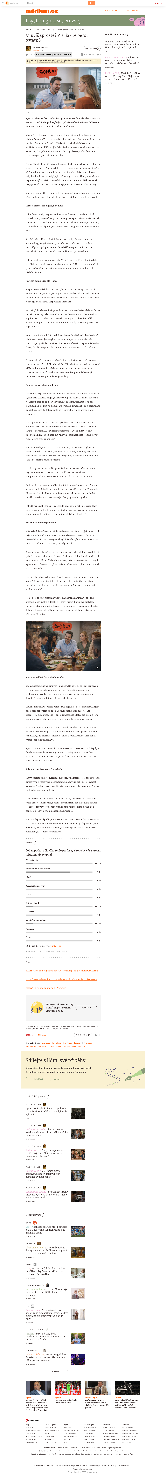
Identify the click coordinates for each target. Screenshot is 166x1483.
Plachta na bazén (61, 1451)
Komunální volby (31, 1442)
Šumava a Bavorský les (110, 1433)
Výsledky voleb (30, 1433)
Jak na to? (57, 1079)
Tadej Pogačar (50, 1436)
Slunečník (81, 1451)
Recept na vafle (89, 1439)
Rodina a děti (112, 73)
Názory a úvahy (34, 1289)
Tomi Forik (30, 1243)
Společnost (42, 1046)
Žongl (28, 1223)
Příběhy (30, 1334)
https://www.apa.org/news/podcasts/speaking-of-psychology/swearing (62, 971)
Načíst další (55, 1372)
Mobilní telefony (53, 1454)
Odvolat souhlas (124, 1466)
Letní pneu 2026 (127, 1427)
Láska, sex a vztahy (115, 58)
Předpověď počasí (71, 1448)
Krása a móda (33, 1310)
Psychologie (88, 1043)
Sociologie (77, 1043)
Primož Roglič (49, 1439)
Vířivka (123, 1451)
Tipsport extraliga (70, 1433)
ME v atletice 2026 (70, 1436)
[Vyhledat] (91, 3)
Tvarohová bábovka (90, 1436)
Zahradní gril (115, 1451)
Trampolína (72, 1451)
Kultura (58, 1046)
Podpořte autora (90, 48)
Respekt (51, 1046)
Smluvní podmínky (62, 1466)
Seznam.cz (158, 3)
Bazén (52, 1451)
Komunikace (56, 1043)
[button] (63, 88)
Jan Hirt (47, 1433)
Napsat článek (86, 1008)
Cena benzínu (96, 1448)
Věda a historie (33, 1248)
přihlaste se (66, 54)
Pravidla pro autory (108, 1466)
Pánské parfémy (128, 1454)
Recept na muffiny (90, 1430)
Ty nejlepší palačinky (90, 1427)
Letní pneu (88, 1454)
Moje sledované (111, 11)
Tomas (28, 1264)
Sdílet (93, 54)
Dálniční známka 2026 (129, 1430)
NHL (65, 1442)
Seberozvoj (82, 1046)
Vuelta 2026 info (50, 1427)
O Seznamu (48, 1466)
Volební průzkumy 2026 (33, 1430)
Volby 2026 (29, 1427)
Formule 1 (67, 1439)
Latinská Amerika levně (111, 1439)
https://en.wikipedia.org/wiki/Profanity (46, 988)
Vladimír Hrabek (40, 47)
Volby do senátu (31, 1439)
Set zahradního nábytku (102, 1451)
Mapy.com (60, 1448)
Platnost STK (126, 1442)
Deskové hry (98, 1454)
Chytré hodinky (116, 1454)
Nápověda (75, 1466)
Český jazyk (67, 1043)
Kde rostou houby (84, 1448)
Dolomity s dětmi (109, 1442)
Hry (28, 1268)
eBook (85, 54)
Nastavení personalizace (82, 1469)
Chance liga (68, 1427)
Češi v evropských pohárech (111, 1448)
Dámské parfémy (78, 1454)
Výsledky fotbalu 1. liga (71, 1430)
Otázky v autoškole (128, 1439)
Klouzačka (88, 1451)
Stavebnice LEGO (65, 1454)
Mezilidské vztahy (69, 1046)
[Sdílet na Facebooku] (96, 1035)
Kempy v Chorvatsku (110, 1427)
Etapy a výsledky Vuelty (52, 1430)
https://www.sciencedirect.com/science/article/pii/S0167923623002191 (61, 979)
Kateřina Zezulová (34, 1330)
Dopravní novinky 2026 (130, 1433)
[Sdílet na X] (99, 1035)
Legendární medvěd (35, 1285)
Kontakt (83, 1466)
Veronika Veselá (33, 1350)
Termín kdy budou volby (34, 1436)
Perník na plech (89, 1442)
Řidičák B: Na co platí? (129, 1436)
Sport (28, 1227)
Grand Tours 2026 (51, 1442)
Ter (27, 1306)
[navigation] (3, 3)
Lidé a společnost (35, 1355)
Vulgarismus (45, 1043)
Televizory (106, 1454)
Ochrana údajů (94, 1466)
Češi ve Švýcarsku (109, 1436)
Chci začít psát (133, 11)
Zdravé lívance (88, 1433)
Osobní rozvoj (31, 1046)
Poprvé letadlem (108, 1430)
